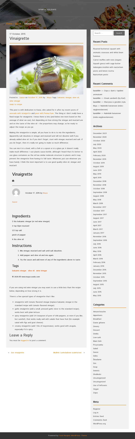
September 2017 (100, 214)
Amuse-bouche (99, 311)
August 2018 (98, 196)
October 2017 (99, 210)
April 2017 (97, 225)
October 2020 (99, 140)
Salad (95, 348)
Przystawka (98, 345)
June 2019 (97, 170)
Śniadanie (97, 359)
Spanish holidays (47, 9)
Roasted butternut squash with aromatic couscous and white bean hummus (108, 53)
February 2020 (99, 155)
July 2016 (97, 244)
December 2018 (99, 181)
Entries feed (98, 416)
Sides (95, 356)
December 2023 (100, 133)
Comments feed (100, 420)
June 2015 (97, 292)
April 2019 (97, 177)
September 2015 (100, 281)
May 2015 (97, 295)
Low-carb (97, 337)
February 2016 (99, 262)
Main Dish (97, 341)
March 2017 (98, 229)
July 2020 (97, 144)
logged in (25, 340)
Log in (95, 412)
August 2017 (98, 218)
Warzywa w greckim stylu (115, 102)
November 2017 (99, 207)
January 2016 (98, 266)
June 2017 (97, 222)
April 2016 (97, 255)
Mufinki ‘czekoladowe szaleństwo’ (67, 352)
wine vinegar (14, 101)
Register (96, 409)
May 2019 (97, 174)
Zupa (95, 392)
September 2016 (100, 240)
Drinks (95, 333)
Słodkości (97, 374)
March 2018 (98, 203)
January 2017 (98, 233)
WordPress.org (99, 423)
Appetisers (97, 315)
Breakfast (97, 319)
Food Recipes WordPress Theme (73, 435)
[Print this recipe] (14, 181)
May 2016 (97, 251)
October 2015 (99, 277)
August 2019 (98, 166)
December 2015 (99, 269)
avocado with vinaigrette (20, 113)
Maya (49, 97)
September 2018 (100, 192)
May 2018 (97, 199)
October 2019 (99, 163)
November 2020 (100, 137)
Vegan (96, 389)
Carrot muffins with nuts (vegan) (107, 60)
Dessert (96, 330)
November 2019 (99, 159)
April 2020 (97, 152)
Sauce (18, 24)
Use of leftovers (100, 385)
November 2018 (99, 185)
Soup (95, 367)
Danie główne (99, 322)
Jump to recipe (15, 104)
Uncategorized (99, 378)
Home (9, 24)
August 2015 (98, 284)
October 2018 (99, 188)
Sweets (96, 370)
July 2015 (97, 288)
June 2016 (97, 247)
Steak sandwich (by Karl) (114, 98)
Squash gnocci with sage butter (106, 63)
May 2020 (97, 148)
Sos (94, 363)
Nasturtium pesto (100, 74)
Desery (96, 326)
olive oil (76, 97)
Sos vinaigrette (17, 352)
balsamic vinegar (64, 97)
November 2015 (99, 273)
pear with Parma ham (44, 113)
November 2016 (99, 236)
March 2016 (98, 258)
